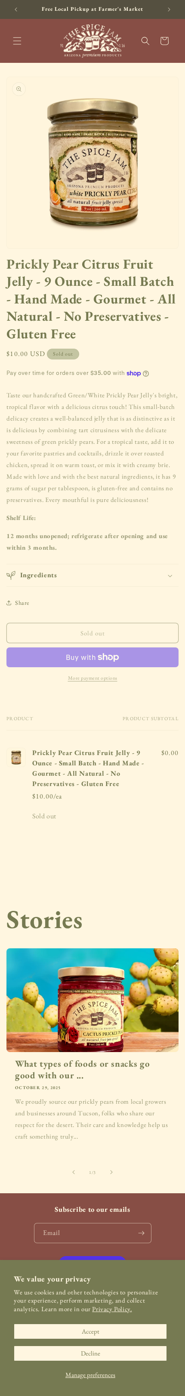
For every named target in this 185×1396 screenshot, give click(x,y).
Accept (90, 1331)
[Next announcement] (169, 9)
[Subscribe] (141, 1233)
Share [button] (22, 603)
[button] (17, 40)
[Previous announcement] (15, 9)
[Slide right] (111, 1172)
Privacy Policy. (112, 1309)
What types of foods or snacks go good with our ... (82, 1069)
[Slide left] (73, 1172)
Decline (90, 1353)
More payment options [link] (92, 678)
